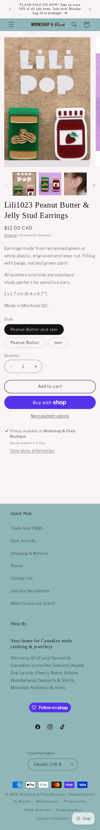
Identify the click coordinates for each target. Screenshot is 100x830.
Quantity (11, 355)
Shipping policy (68, 810)
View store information (32, 450)
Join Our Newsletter (30, 590)
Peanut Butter (25, 342)
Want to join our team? (33, 603)
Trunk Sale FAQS (27, 528)
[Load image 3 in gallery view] (75, 184)
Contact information (53, 818)
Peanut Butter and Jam (34, 329)
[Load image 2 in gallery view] (50, 184)
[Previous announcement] (10, 9)
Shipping (10, 235)
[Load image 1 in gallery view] (24, 184)
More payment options (50, 416)
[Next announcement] (90, 9)
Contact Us (22, 578)
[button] (11, 24)
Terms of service (37, 810)
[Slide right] (94, 185)
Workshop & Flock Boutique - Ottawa (50, 794)
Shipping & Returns (29, 553)
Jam (58, 342)
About (17, 565)
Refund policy (47, 801)
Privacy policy (75, 801)
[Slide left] (6, 185)
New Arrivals (23, 540)
